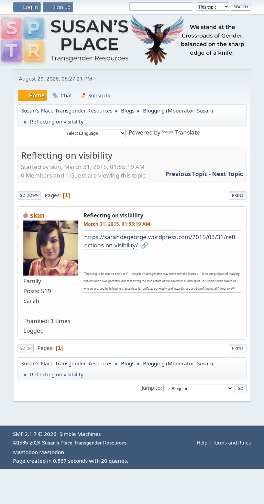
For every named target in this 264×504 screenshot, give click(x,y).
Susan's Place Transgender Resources (84, 443)
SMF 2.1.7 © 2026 (34, 433)
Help (202, 442)
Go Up (26, 348)
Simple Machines (80, 433)
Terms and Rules (232, 442)
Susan (204, 110)
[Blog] (26, 310)
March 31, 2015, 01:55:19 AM (117, 224)
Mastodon (25, 452)
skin (37, 215)
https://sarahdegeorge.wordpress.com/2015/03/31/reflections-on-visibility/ (159, 241)
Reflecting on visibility (113, 215)
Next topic (227, 174)
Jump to (151, 387)
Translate (187, 132)
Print (237, 195)
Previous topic (186, 174)
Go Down (29, 195)
